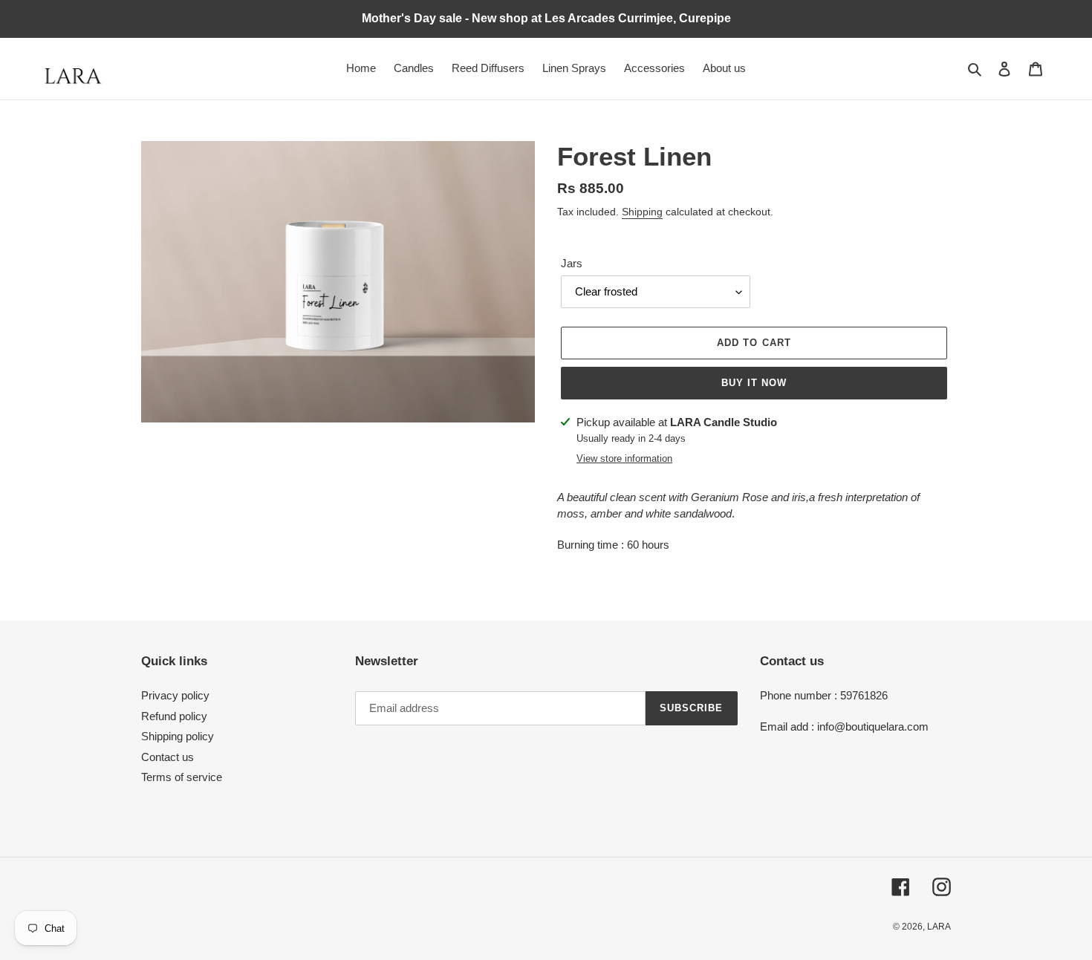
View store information (624, 458)
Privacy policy (175, 695)
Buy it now (754, 382)
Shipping (642, 212)
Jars (571, 263)
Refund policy (174, 716)
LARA (939, 926)
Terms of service (181, 777)
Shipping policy (177, 736)
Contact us (167, 757)
